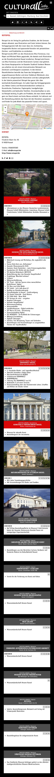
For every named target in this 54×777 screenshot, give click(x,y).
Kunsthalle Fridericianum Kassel (27, 425)
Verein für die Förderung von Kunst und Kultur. (23, 577)
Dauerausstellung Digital (15, 313)
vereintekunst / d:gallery (28, 569)
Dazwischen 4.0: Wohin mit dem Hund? (20, 270)
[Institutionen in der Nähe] (44, 206)
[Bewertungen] (49, 258)
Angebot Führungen (14, 300)
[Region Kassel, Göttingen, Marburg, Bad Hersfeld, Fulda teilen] (36, 22)
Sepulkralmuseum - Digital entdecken (20, 309)
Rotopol (27, 701)
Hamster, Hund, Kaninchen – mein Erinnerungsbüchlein (26, 268)
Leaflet (48, 128)
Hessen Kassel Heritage (27, 200)
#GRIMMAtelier (12, 379)
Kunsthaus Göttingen (28, 728)
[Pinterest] (9, 158)
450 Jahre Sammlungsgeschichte (18, 480)
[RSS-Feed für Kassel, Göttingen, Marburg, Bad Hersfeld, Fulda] (31, 22)
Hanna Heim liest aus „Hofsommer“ (19, 264)
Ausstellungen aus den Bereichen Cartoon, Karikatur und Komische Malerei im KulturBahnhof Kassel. (27, 551)
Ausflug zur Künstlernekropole (17, 290)
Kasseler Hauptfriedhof (15, 303)
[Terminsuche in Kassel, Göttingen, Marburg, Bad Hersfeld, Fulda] (18, 22)
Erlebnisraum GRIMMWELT (16, 377)
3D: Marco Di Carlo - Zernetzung (18, 311)
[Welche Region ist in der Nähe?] (26, 22)
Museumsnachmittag (14, 305)
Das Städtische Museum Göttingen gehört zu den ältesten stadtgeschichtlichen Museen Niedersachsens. (27, 763)
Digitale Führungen (13, 319)
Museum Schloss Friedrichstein (27, 675)
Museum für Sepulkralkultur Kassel (27, 252)
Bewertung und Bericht (16, 33)
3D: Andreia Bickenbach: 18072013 (19, 272)
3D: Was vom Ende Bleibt (16, 286)
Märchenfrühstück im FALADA (17, 375)
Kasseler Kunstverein (27, 520)
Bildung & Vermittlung (14, 317)
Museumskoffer (12, 307)
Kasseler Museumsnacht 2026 (17, 266)
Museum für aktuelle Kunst (16, 433)
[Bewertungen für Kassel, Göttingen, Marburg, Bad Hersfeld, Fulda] (41, 22)
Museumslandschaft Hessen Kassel (19, 603)
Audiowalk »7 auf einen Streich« (18, 383)
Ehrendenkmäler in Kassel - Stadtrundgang (22, 292)
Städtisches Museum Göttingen (28, 754)
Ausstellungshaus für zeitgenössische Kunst (22, 736)
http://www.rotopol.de (11, 153)
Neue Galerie (27, 622)
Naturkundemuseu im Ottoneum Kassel (27, 472)
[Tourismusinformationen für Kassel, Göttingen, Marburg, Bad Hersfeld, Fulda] (22, 22)
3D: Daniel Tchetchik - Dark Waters (19, 294)
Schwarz (10, 278)
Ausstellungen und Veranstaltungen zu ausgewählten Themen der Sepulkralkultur (26, 324)
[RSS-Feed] (48, 28)
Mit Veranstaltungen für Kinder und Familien (23, 482)
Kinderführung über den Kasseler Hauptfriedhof (24, 274)
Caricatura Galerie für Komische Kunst (27, 542)
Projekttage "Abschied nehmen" (18, 276)
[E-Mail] (12, 158)
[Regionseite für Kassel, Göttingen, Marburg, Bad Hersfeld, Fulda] (13, 22)
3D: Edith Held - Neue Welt (16, 296)
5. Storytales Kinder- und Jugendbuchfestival (23, 371)
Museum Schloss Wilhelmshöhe (27, 595)
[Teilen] (51, 28)
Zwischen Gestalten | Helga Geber (19, 373)
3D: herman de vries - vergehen (18, 298)
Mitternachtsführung (14, 280)
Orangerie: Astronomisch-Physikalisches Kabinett (27, 648)
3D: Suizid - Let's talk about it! (18, 288)
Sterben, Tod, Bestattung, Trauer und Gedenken (24, 321)
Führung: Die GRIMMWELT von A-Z (19, 381)
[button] (27, 114)
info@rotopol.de (14, 150)
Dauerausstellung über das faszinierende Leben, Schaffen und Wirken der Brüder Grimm (27, 386)
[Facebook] (4, 158)
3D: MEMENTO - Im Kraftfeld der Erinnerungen (23, 315)
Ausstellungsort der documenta (18, 435)
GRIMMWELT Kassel (27, 363)
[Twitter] (7, 158)
